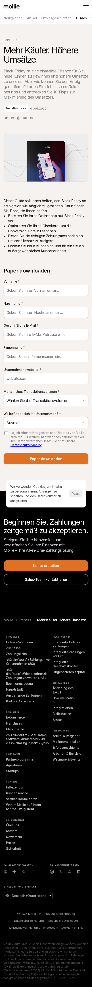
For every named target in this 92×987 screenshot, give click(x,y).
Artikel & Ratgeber (66, 736)
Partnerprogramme (19, 759)
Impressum (50, 927)
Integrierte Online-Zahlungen (66, 644)
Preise (10, 843)
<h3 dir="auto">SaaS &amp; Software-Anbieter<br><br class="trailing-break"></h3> (27, 739)
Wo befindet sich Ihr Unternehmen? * (32, 414)
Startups (12, 771)
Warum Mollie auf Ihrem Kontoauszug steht (24, 807)
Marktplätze (15, 729)
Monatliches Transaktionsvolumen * (31, 391)
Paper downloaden (46, 459)
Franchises (14, 723)
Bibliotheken (62, 714)
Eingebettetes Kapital (69, 672)
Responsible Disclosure (62, 920)
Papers (9, 40)
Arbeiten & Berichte (67, 753)
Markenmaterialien (66, 742)
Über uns (12, 825)
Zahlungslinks (16, 654)
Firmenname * (14, 347)
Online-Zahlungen (19, 642)
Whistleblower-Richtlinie (24, 927)
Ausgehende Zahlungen (24, 695)
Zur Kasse (13, 648)
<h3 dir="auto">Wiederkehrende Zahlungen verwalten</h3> (27, 674)
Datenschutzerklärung (26, 445)
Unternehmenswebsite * (22, 370)
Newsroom (14, 837)
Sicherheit (13, 848)
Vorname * (12, 281)
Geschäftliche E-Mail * (21, 325)
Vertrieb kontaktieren (21, 799)
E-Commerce (15, 717)
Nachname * (13, 303)
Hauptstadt (14, 689)
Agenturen (14, 765)
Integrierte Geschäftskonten (66, 664)
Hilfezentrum (15, 787)
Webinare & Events (66, 759)
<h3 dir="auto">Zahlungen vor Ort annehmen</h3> (28, 662)
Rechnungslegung (19, 683)
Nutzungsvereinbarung (59, 913)
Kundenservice (17, 793)
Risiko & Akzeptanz (20, 701)
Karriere (11, 831)
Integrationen (63, 708)
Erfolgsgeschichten (67, 747)
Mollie (8, 620)
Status (58, 720)
